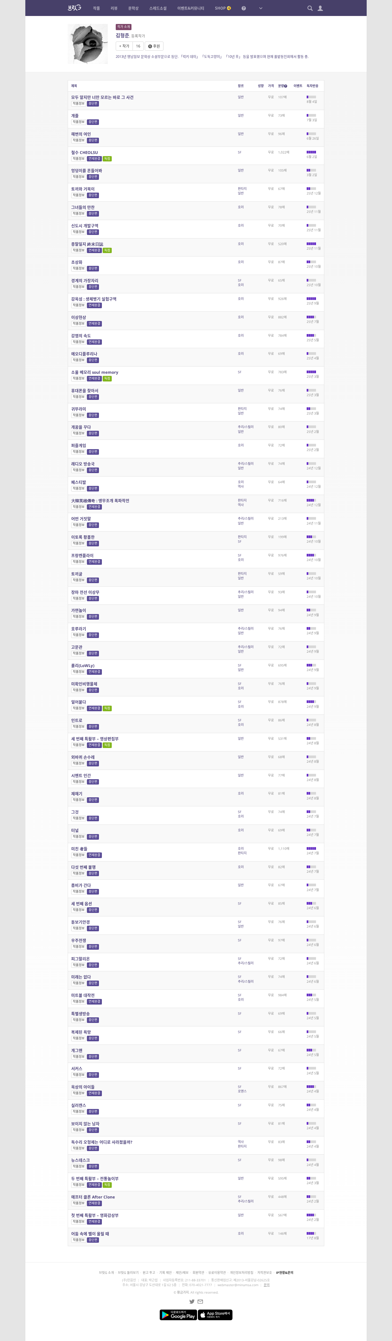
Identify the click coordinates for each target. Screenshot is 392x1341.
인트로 (76, 720)
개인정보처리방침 (241, 1272)
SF (239, 152)
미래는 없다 (81, 977)
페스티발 (78, 482)
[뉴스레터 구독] (200, 1301)
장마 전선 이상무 (85, 592)
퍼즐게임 (78, 445)
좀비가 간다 (81, 885)
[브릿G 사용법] (243, 8)
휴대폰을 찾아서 (84, 390)
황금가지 (183, 1292)
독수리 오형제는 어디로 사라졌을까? (101, 1142)
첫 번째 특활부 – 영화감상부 (95, 1215)
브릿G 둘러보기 (128, 1272)
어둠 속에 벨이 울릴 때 (90, 1233)
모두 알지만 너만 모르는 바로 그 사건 (102, 97)
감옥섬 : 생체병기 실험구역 (94, 299)
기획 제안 (165, 1272)
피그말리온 (80, 958)
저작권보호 (264, 1272)
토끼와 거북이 (83, 189)
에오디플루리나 (84, 353)
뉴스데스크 (80, 1160)
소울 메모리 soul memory (94, 372)
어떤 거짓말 (81, 518)
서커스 (76, 1068)
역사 (241, 486)
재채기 (76, 793)
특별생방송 (80, 1013)
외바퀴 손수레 (83, 757)
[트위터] (192, 1301)
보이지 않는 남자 (85, 1123)
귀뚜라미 (78, 409)
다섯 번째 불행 (83, 867)
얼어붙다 (78, 702)
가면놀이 (78, 610)
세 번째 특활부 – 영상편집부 (95, 738)
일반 (241, 97)
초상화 (76, 262)
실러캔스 (78, 1105)
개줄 (75, 115)
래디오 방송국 (83, 463)
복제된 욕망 (81, 1032)
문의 (267, 1285)
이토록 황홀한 (83, 537)
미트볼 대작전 (83, 995)
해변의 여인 (81, 134)
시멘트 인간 (81, 775)
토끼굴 (76, 573)
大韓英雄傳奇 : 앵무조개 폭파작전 (100, 500)
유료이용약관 (217, 1272)
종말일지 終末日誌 (87, 244)
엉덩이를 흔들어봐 (86, 170)
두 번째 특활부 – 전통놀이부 (95, 1178)
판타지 (242, 188)
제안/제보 (182, 1272)
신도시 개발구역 (84, 225)
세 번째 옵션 (81, 903)
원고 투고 (149, 1272)
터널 (75, 830)
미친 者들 (79, 848)
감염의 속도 (81, 335)
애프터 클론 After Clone (93, 1197)
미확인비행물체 (84, 683)
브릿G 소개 (106, 1272)
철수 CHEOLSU (84, 152)
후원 (156, 45)
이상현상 (78, 317)
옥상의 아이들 (83, 1087)
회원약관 (198, 1272)
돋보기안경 (80, 922)
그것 (75, 812)
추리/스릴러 (246, 427)
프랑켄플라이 (82, 555)
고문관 (76, 647)
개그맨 (76, 1050)
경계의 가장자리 (84, 280)
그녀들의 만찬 (83, 207)
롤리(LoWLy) (82, 665)
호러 (241, 207)
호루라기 (78, 628)
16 (138, 45)
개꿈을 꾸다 (81, 427)
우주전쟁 (78, 940)
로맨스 (242, 1091)
